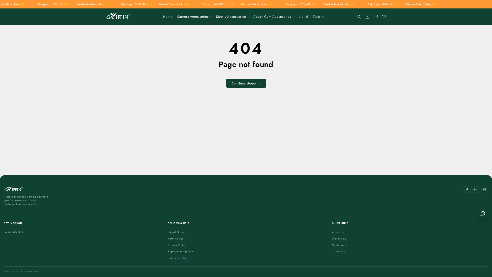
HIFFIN (15, 271)
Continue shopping (246, 83)
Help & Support (177, 232)
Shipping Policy (178, 257)
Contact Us (339, 251)
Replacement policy (180, 251)
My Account (339, 245)
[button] (194, 16)
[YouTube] (484, 189)
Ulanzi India (339, 238)
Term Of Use (176, 238)
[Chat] (483, 213)
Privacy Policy (177, 245)
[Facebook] (467, 189)
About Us (338, 232)
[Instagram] (475, 189)
